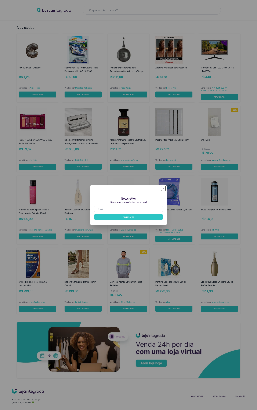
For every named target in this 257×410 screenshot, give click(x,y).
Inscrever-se (128, 217)
